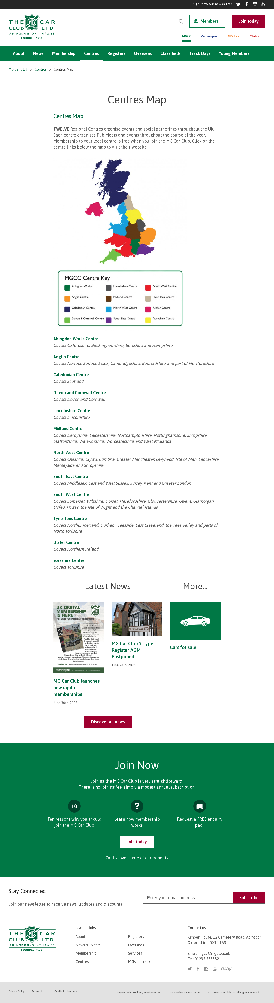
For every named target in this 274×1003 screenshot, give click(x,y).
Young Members (234, 53)
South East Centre (70, 476)
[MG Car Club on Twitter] (238, 4)
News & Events (88, 945)
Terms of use (39, 991)
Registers (116, 53)
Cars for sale (183, 647)
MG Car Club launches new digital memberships (76, 687)
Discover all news (108, 721)
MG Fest (234, 36)
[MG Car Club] (32, 40)
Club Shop (257, 36)
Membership (64, 53)
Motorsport (209, 36)
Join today (137, 841)
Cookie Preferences (65, 991)
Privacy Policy (16, 991)
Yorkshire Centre (69, 560)
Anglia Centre (66, 356)
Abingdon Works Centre (75, 338)
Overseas (143, 53)
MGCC (186, 36)
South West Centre (71, 494)
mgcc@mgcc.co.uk (214, 953)
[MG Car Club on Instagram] (255, 4)
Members (209, 21)
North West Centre (71, 452)
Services (135, 953)
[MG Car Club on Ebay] (226, 969)
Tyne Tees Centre (70, 518)
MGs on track (139, 962)
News (38, 53)
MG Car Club (18, 69)
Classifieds (170, 53)
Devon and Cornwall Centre (79, 392)
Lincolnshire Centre (71, 410)
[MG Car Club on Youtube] (263, 4)
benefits (160, 857)
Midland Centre (67, 428)
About (19, 53)
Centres (91, 53)
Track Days (199, 53)
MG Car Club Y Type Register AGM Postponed (132, 650)
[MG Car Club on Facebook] (246, 4)
